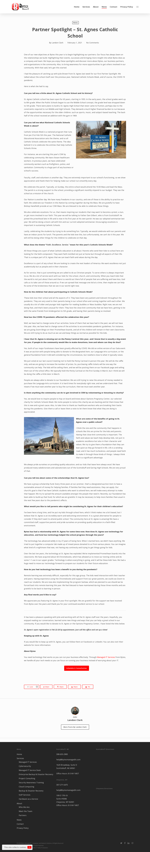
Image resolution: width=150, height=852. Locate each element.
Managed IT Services (106, 657)
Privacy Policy (23, 828)
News (75, 23)
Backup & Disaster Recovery (31, 790)
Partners (22, 815)
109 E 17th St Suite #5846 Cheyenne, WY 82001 (65, 798)
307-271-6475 (62, 785)
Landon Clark (57, 42)
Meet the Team (25, 811)
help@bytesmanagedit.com (68, 759)
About (19, 803)
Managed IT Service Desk (30, 770)
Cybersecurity (25, 766)
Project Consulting (27, 778)
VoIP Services (24, 795)
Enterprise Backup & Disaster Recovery (36, 774)
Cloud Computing (26, 786)
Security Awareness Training (31, 782)
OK (29, 847)
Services (20, 758)
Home (19, 754)
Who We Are (24, 807)
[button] (137, 7)
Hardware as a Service (28, 799)
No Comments (92, 42)
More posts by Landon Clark (75, 727)
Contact (20, 824)
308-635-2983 (62, 754)
